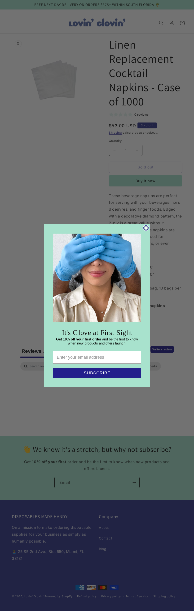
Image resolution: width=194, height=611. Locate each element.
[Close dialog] (146, 228)
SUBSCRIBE (97, 373)
